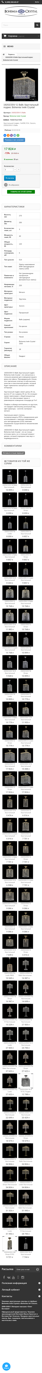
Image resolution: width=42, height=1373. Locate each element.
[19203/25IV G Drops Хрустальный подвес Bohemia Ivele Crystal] (25, 895)
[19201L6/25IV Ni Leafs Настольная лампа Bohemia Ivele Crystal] (9, 1034)
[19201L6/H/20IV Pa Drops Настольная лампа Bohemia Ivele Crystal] (25, 1057)
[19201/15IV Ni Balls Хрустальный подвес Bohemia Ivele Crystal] (9, 499)
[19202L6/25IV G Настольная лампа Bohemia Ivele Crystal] (9, 1150)
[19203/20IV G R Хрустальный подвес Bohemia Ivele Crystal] (9, 871)
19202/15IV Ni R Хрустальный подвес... (10, 673)
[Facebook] (4, 1277)
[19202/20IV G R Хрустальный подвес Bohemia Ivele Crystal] (25, 709)
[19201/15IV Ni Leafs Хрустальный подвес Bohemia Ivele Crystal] (9, 523)
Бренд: (6, 116)
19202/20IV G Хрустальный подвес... (26, 696)
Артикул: (7, 113)
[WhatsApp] (18, 135)
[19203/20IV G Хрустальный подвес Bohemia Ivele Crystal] (25, 825)
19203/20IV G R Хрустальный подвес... (10, 882)
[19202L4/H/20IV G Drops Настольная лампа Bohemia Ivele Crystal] (25, 1127)
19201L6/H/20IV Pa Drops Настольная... (26, 1068)
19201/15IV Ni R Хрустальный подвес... (26, 1254)
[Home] (3, 54)
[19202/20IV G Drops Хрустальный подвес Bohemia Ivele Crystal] (9, 732)
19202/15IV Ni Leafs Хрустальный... (10, 696)
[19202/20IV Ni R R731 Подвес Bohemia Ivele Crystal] (25, 1080)
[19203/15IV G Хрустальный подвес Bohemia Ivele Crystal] (25, 802)
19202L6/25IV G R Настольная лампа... (10, 1208)
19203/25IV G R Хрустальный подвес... (10, 952)
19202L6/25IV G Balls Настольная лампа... (25, 1161)
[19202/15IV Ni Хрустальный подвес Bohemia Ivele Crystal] (25, 639)
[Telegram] (14, 135)
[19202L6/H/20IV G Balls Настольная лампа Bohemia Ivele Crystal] (25, 1197)
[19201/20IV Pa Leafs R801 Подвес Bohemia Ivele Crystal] (9, 964)
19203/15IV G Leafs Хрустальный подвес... (9, 836)
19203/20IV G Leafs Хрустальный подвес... (25, 882)
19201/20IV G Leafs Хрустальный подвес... (25, 580)
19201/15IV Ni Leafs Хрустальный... (10, 534)
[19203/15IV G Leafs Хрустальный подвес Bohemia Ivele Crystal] (9, 825)
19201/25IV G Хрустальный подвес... (10, 603)
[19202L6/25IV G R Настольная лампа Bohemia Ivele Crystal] (9, 1197)
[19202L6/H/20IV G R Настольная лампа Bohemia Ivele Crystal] (25, 1220)
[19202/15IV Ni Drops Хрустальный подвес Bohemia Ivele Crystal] (25, 662)
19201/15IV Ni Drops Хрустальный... (26, 510)
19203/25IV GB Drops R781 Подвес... (9, 1254)
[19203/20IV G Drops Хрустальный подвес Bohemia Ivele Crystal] (25, 848)
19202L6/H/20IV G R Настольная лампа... (26, 1231)
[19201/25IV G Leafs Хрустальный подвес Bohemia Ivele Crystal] (9, 639)
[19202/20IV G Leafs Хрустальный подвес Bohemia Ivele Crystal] (25, 732)
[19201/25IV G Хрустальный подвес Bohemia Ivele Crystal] (9, 592)
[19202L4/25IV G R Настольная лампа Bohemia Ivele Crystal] (25, 1104)
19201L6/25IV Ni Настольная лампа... (26, 1022)
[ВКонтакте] (5, 135)
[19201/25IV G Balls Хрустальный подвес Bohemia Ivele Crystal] (25, 592)
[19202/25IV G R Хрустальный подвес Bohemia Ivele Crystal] (25, 755)
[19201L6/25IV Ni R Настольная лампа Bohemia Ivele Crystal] (25, 1034)
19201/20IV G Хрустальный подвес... (26, 534)
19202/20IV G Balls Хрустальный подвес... (10, 720)
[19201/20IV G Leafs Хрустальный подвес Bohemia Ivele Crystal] (25, 569)
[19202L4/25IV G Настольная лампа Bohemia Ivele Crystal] (9, 1104)
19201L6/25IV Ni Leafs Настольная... (10, 1045)
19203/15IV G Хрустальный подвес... (26, 813)
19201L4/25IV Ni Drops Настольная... (10, 999)
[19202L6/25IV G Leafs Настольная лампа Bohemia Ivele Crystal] (25, 1173)
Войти (37, 2)
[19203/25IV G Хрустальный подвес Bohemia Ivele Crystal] (9, 918)
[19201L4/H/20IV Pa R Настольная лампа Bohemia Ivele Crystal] (9, 1011)
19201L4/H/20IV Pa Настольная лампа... (26, 999)
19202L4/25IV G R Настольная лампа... (26, 1115)
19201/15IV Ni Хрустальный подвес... (26, 487)
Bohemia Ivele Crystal (18, 116)
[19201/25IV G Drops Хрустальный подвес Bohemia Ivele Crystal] (25, 616)
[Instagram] (22, 1277)
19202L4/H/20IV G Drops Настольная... (26, 1138)
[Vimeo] (18, 1277)
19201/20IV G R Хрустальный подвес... (10, 580)
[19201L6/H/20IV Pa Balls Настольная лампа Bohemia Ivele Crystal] (9, 1057)
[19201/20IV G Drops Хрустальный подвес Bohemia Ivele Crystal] (25, 546)
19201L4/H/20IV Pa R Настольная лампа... (10, 1022)
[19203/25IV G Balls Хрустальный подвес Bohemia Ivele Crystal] (25, 918)
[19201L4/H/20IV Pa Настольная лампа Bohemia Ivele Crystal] (25, 987)
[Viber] (11, 135)
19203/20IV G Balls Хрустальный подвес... (10, 859)
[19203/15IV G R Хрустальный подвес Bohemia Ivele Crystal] (9, 802)
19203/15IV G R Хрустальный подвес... (10, 813)
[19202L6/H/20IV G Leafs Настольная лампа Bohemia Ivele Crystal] (9, 1220)
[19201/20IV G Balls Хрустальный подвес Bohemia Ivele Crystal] (9, 546)
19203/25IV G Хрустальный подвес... (10, 929)
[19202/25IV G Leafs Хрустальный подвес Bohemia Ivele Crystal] (25, 778)
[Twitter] (8, 1277)
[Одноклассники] (8, 135)
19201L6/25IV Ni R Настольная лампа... (26, 1045)
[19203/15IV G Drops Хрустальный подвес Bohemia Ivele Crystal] (25, 941)
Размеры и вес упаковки (14, 140)
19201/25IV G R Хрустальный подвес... (10, 627)
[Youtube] (13, 1277)
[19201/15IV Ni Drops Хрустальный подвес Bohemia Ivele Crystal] (25, 499)
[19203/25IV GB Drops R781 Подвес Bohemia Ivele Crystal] (9, 1243)
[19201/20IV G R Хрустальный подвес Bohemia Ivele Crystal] (9, 569)
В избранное (13, 185)
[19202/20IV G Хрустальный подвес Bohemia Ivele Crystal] (25, 685)
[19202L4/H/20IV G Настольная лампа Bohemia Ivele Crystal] (9, 1127)
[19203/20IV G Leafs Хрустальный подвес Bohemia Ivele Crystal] (25, 871)
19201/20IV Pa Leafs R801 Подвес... (9, 975)
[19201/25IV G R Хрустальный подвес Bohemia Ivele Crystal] (9, 616)
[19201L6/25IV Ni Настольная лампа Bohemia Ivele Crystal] (25, 1011)
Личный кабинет (11, 1289)
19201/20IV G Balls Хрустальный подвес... (10, 557)
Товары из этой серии (21, 192)
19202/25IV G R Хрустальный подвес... (26, 766)
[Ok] (37, 1269)
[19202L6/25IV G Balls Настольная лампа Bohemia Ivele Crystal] (25, 1150)
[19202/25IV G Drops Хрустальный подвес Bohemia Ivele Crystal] (9, 778)
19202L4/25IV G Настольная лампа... (10, 1115)
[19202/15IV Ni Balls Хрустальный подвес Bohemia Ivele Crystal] (9, 476)
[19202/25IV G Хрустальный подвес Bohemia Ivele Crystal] (9, 755)
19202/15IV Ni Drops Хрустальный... (26, 673)
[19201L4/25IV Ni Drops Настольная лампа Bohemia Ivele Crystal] (9, 987)
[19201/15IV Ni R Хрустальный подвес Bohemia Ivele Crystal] (25, 1243)
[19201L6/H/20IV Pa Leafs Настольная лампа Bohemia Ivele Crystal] (9, 1080)
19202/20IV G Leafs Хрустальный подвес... (25, 743)
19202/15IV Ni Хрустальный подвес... (26, 650)
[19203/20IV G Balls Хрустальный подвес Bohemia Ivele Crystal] (9, 848)
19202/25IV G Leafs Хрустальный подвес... (25, 789)
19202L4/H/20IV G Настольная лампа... (10, 1138)
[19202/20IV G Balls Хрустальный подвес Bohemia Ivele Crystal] (9, 709)
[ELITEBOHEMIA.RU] (21, 11)
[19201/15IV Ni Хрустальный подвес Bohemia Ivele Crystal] (25, 476)
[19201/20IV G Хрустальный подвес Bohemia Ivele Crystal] (25, 523)
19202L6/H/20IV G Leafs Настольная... (10, 1231)
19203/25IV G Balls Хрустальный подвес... (26, 929)
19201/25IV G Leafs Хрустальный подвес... (9, 650)
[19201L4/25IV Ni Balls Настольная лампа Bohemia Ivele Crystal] (25, 964)
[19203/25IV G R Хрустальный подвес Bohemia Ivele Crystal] (9, 941)
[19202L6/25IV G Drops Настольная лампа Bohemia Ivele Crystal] (9, 1173)
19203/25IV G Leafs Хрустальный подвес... (9, 906)
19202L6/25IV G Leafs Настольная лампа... (26, 1185)
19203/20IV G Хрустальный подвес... (26, 836)
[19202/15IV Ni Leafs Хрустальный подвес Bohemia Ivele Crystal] (9, 685)
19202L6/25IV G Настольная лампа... (10, 1161)
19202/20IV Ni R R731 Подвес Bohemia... (26, 1092)
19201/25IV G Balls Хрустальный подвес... (26, 603)
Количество (9, 166)
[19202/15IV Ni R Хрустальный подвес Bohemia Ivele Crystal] (9, 662)
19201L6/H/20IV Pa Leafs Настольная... (10, 1092)
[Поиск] (37, 25)
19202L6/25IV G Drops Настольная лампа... (10, 1185)
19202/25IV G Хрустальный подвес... (10, 766)
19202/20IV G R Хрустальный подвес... (26, 720)
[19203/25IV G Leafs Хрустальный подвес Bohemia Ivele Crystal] (9, 895)
